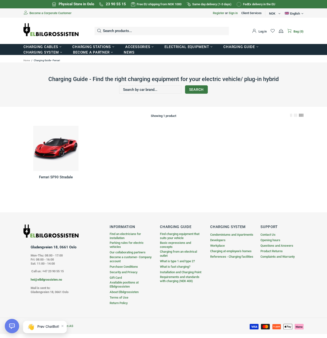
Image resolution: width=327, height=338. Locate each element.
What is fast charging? (175, 266)
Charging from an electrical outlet (178, 253)
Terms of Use (119, 297)
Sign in (233, 13)
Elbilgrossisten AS (51, 31)
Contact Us (268, 234)
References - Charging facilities (231, 256)
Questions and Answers (276, 245)
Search (196, 89)
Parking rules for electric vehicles (127, 245)
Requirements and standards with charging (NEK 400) (179, 279)
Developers (218, 240)
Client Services (251, 13)
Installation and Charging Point (180, 272)
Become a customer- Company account (131, 259)
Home (26, 60)
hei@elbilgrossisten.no (46, 279)
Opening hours (270, 240)
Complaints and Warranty (277, 256)
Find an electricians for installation (125, 236)
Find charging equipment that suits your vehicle (179, 236)
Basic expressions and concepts (175, 245)
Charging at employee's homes (231, 251)
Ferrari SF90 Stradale (56, 177)
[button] (12, 326)
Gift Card (116, 277)
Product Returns (271, 251)
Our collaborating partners (128, 252)
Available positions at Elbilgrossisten (124, 284)
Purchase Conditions (124, 266)
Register (218, 13)
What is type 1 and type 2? (177, 261)
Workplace (217, 245)
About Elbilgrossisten (124, 292)
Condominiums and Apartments (231, 234)
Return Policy (119, 303)
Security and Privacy (123, 272)
